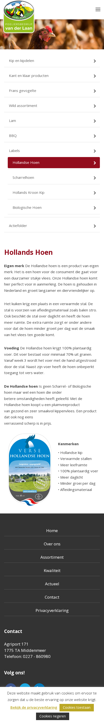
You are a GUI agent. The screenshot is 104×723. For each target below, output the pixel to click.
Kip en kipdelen (21, 60)
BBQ (13, 135)
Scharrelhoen (23, 177)
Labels (14, 150)
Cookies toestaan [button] (76, 707)
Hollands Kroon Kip (29, 192)
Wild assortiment (23, 105)
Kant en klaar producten (29, 75)
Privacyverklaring (52, 610)
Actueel (52, 584)
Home (52, 530)
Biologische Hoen (27, 207)
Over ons (52, 544)
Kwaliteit (52, 570)
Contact (52, 597)
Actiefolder (18, 225)
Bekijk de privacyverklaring (33, 707)
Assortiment (52, 557)
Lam (12, 120)
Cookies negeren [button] (52, 716)
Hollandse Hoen (26, 162)
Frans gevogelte (22, 90)
